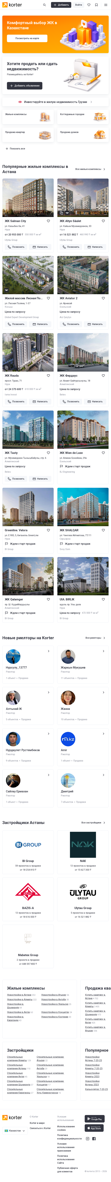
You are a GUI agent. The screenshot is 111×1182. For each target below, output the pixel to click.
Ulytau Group (11, 240)
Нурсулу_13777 (16, 667)
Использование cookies (66, 1128)
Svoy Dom (65, 549)
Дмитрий (67, 791)
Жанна (65, 709)
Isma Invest (11, 394)
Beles (63, 394)
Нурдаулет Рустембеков (23, 750)
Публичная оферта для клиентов (67, 1170)
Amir (64, 750)
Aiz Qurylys (65, 317)
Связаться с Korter (40, 1128)
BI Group (9, 549)
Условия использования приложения (65, 1147)
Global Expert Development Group (22, 317)
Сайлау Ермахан (17, 791)
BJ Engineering (67, 471)
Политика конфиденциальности (69, 1137)
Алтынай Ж (14, 709)
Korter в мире (37, 1123)
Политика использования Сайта (65, 1159)
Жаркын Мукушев (73, 667)
